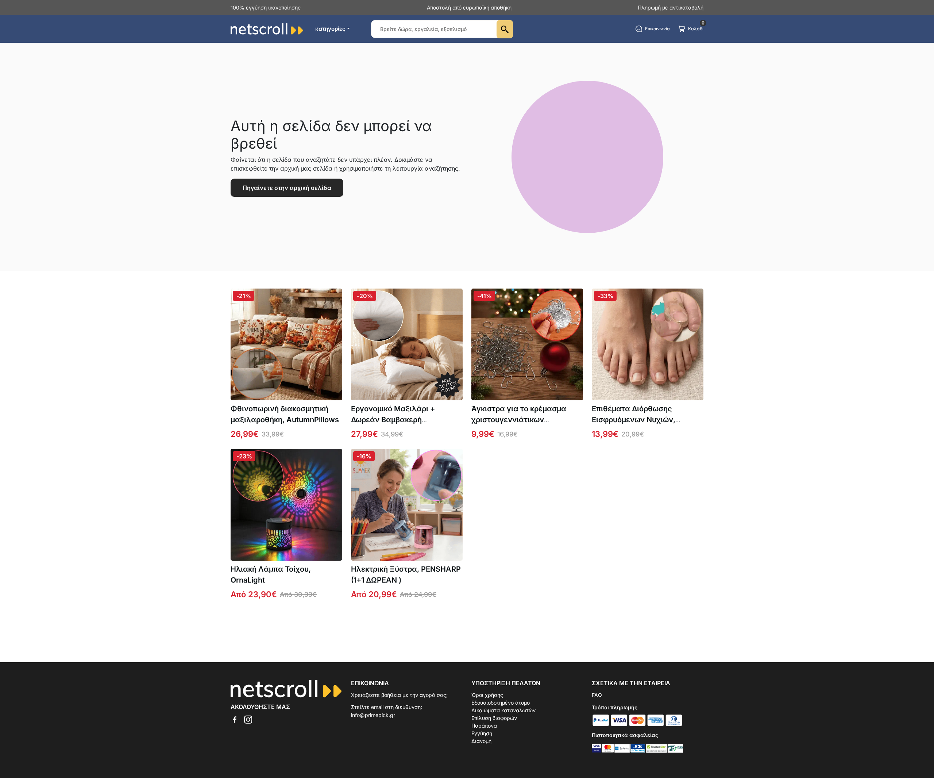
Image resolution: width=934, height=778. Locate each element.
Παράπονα (484, 725)
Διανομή (481, 741)
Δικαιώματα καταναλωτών (503, 710)
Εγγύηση (481, 733)
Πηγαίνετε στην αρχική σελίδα (287, 187)
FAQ (597, 695)
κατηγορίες (330, 28)
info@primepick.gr (373, 715)
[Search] (505, 29)
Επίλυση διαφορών (494, 718)
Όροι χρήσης (487, 695)
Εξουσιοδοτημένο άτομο (500, 702)
